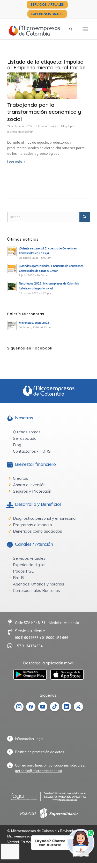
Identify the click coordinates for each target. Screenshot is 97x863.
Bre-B (18, 577)
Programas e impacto (32, 524)
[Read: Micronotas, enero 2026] (12, 325)
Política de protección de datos (39, 752)
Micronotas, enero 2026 (34, 322)
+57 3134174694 (29, 646)
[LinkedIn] (66, 706)
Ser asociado (24, 438)
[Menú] (85, 29)
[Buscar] (70, 29)
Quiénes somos (27, 431)
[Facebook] (30, 706)
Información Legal (29, 739)
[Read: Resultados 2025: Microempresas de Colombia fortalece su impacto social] (12, 286)
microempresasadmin (20, 132)
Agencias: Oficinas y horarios (38, 584)
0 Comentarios (45, 126)
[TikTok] (54, 706)
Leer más (14, 162)
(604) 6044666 (27, 638)
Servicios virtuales (29, 558)
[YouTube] (42, 706)
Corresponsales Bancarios (36, 590)
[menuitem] (47, 5)
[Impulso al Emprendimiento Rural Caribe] (42, 85)
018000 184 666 (55, 638)
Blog (64, 126)
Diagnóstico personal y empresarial (44, 518)
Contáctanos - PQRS (32, 451)
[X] (78, 706)
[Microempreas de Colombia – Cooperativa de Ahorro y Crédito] (40, 29)
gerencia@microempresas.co (38, 771)
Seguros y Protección (32, 491)
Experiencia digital (29, 564)
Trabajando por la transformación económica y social (44, 111)
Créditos (20, 478)
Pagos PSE (23, 571)
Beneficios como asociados (37, 531)
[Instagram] (19, 706)
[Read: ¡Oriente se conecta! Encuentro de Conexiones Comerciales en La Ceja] (12, 251)
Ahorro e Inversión (29, 484)
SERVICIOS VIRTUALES (47, 4)
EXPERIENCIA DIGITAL (47, 14)
